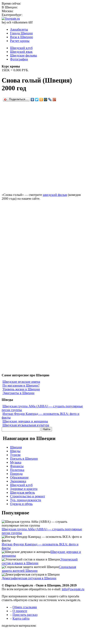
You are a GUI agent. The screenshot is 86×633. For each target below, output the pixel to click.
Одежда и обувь (21, 504)
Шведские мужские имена (21, 381)
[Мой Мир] (45, 99)
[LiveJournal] (50, 99)
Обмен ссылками (25, 607)
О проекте (20, 611)
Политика (17, 470)
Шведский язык (21, 51)
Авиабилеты (19, 29)
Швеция (16, 447)
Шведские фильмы (23, 55)
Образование (19, 477)
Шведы (15, 451)
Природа (16, 473)
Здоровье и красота (23, 489)
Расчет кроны (19, 41)
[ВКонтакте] (32, 99)
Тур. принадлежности (25, 500)
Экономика (18, 481)
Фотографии (19, 59)
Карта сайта (21, 618)
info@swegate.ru (73, 589)
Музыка (15, 462)
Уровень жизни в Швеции (21, 389)
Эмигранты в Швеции (18, 393)
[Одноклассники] (41, 99)
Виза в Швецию (21, 37)
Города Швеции (21, 33)
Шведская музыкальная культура (26, 425)
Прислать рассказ (25, 614)
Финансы (17, 466)
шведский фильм (55, 195)
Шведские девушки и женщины (25, 421)
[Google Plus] (54, 99)
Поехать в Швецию (24, 458)
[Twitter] (37, 99)
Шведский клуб (21, 48)
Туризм (15, 455)
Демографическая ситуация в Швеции (29, 578)
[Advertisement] (43, 145)
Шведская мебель (22, 492)
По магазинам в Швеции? (21, 385)
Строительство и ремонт (27, 496)
